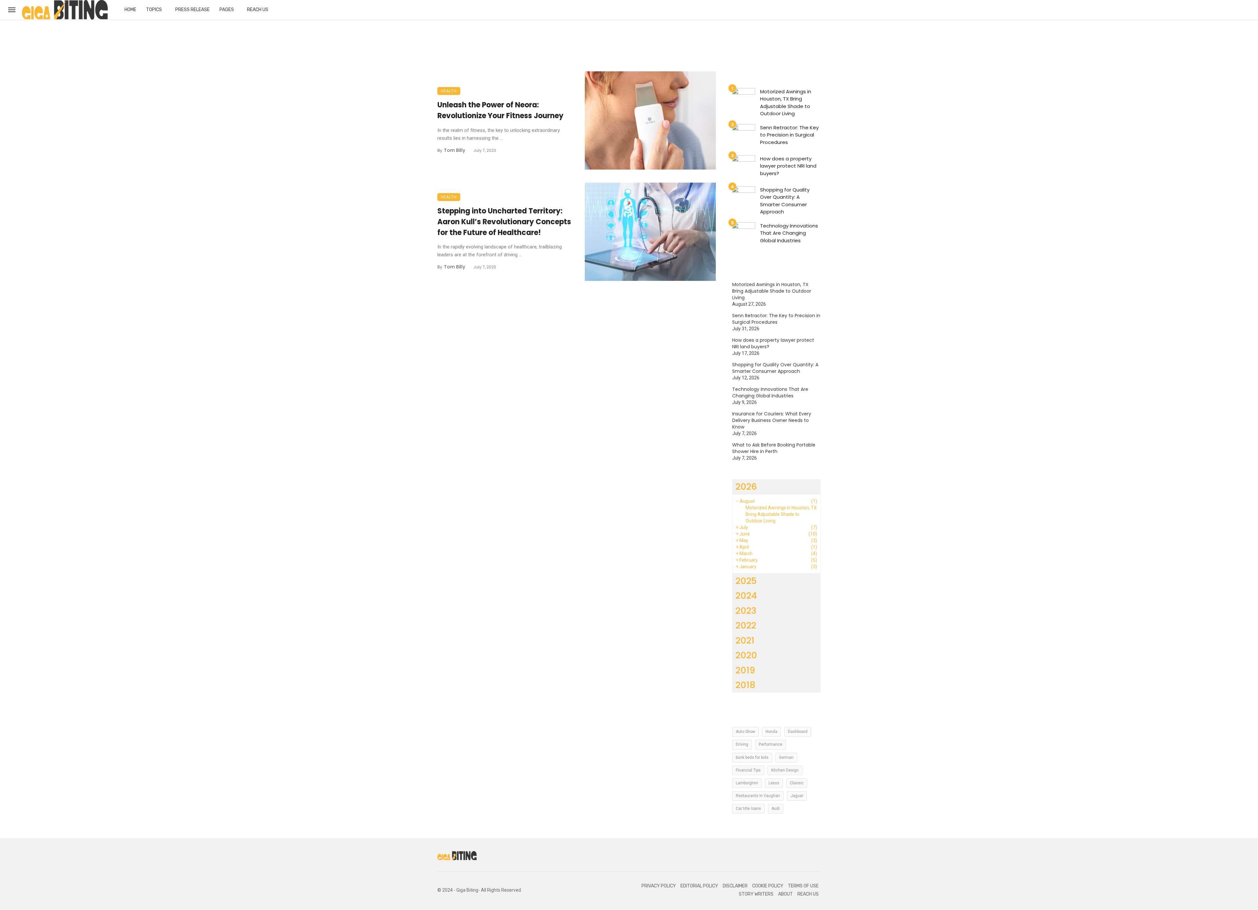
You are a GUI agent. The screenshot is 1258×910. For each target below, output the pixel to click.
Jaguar (797, 795)
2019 (745, 670)
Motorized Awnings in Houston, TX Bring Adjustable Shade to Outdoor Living (785, 102)
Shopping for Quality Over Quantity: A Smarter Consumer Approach (785, 200)
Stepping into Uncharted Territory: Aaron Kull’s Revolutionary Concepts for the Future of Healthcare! (504, 222)
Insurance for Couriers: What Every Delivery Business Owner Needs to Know (771, 420)
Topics (154, 9)
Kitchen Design (785, 770)
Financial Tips (748, 770)
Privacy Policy (658, 886)
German (786, 757)
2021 (744, 640)
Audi (776, 808)
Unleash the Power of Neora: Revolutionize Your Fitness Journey (500, 110)
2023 (745, 610)
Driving (742, 744)
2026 (746, 486)
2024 (746, 595)
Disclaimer (735, 886)
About (785, 894)
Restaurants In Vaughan (758, 795)
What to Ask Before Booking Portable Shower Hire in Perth (773, 448)
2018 (745, 685)
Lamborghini (747, 783)
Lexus (774, 783)
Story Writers (756, 894)
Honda (771, 731)
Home (130, 9)
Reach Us (257, 9)
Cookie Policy (767, 886)
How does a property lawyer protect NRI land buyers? (788, 166)
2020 (746, 655)
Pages (226, 9)
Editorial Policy (699, 886)
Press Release (192, 9)
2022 (745, 625)
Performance (770, 744)
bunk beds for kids (752, 757)
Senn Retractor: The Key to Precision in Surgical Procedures (789, 135)
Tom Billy (454, 150)
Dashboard (798, 731)
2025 (746, 580)
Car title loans (748, 808)
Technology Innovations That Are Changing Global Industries (789, 233)
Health (449, 91)
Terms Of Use (803, 886)
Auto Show (745, 731)
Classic (797, 783)
